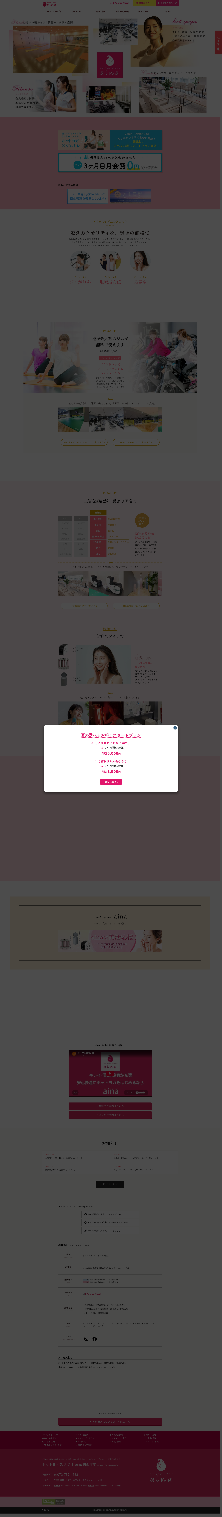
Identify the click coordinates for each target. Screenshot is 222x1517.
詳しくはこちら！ (111, 782)
